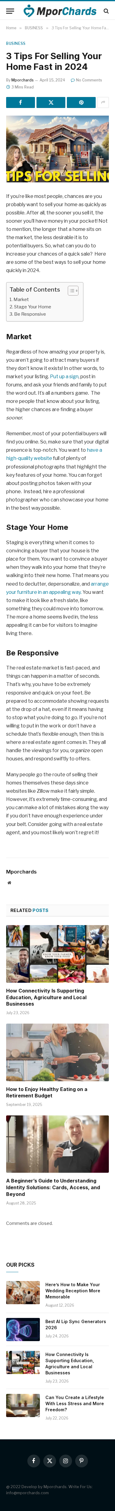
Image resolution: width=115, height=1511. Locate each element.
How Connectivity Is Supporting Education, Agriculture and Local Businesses (46, 997)
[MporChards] (60, 11)
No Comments (89, 80)
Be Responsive (30, 314)
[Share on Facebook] (20, 102)
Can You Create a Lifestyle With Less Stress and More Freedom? (74, 1403)
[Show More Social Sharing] (103, 102)
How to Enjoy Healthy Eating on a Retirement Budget (46, 1092)
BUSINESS (16, 43)
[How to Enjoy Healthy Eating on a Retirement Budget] (57, 1052)
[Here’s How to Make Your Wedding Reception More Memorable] (23, 1292)
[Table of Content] (73, 291)
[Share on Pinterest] (81, 102)
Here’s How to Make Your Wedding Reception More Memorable (72, 1290)
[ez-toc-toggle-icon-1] (70, 290)
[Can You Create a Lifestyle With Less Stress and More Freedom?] (23, 1405)
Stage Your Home (32, 307)
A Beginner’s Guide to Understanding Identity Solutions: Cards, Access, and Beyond (53, 1187)
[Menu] (10, 11)
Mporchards (22, 80)
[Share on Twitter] (50, 102)
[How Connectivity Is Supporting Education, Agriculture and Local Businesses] (57, 953)
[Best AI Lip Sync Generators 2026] (23, 1329)
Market (21, 299)
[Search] (105, 11)
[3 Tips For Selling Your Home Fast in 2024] (57, 149)
